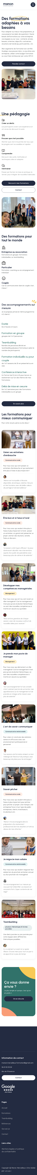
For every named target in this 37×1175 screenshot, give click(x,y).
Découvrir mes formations (18, 183)
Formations (6, 1113)
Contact (18, 190)
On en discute (18, 999)
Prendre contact (18, 64)
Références (6, 1124)
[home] (8, 5)
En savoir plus (18, 404)
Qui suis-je (6, 1129)
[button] (33, 4)
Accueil (4, 1108)
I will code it (8, 1171)
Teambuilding (7, 1118)
